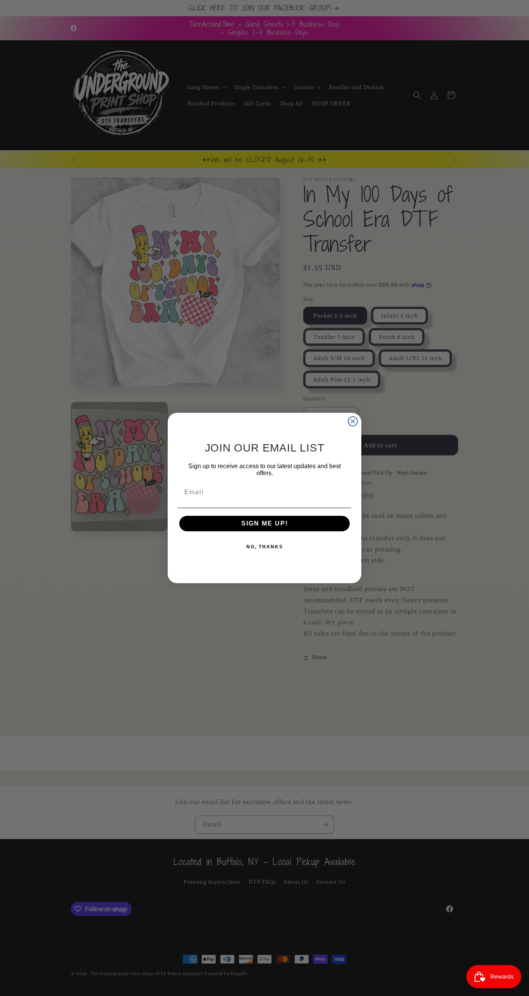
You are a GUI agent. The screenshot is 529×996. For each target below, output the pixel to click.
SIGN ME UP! (264, 523)
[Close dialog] (352, 421)
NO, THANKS (264, 547)
